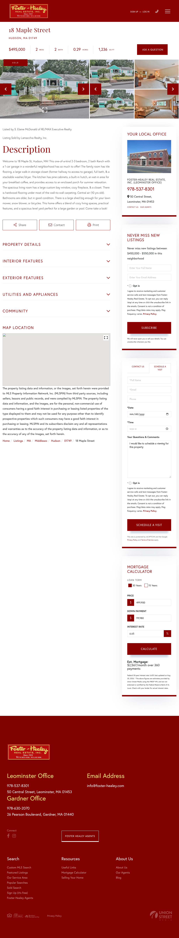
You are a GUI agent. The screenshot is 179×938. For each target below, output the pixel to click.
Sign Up (134, 11)
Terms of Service (147, 540)
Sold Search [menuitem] (14, 888)
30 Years (137, 585)
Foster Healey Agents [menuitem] (20, 898)
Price (130, 595)
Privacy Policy (149, 314)
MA (29, 441)
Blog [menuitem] (118, 877)
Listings (18, 441)
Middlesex (41, 441)
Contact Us (132, 207)
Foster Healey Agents (80, 836)
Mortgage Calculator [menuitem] (74, 872)
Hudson (55, 441)
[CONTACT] (152, 49)
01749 (68, 441)
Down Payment (136, 611)
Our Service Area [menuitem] (17, 877)
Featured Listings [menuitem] (17, 872)
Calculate (149, 649)
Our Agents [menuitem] (123, 872)
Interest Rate (135, 626)
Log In (146, 11)
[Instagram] (14, 835)
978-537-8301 (141, 189)
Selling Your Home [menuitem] (72, 877)
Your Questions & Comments (143, 437)
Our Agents (145, 207)
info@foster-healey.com (105, 785)
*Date (130, 407)
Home (6, 441)
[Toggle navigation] (167, 11)
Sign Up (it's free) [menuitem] (17, 893)
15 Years (153, 585)
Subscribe (149, 328)
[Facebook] (8, 835)
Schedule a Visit (160, 368)
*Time (130, 422)
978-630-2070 (18, 808)
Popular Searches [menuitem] (17, 883)
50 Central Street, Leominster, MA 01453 (39, 791)
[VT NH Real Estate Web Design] (161, 916)
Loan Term (134, 580)
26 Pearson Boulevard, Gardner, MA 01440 (40, 814)
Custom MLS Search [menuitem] (19, 867)
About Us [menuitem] (121, 867)
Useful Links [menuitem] (69, 867)
